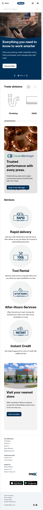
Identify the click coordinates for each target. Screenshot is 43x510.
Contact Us (8, 457)
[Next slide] (26, 75)
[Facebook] (34, 505)
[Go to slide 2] (22, 75)
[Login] (33, 3)
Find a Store (8, 460)
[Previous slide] (14, 75)
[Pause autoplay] (18, 75)
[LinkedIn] (36, 505)
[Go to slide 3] (24, 75)
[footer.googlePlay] (30, 483)
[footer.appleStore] (16, 483)
